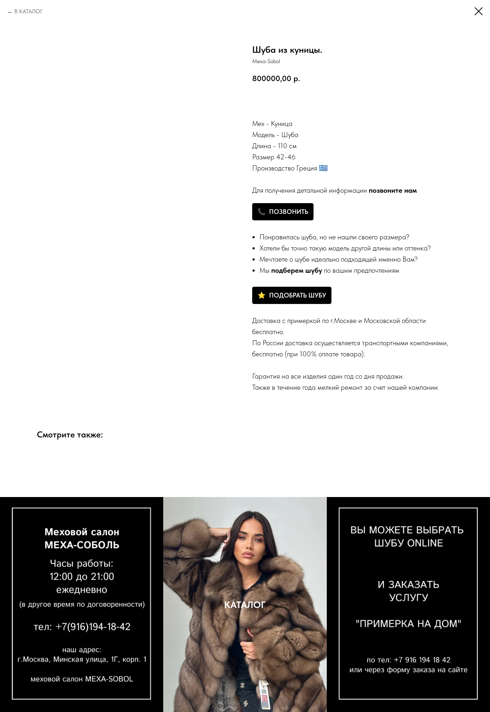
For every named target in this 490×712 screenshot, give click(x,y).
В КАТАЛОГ (28, 11)
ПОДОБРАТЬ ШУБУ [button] (297, 295)
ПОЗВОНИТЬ (288, 211)
